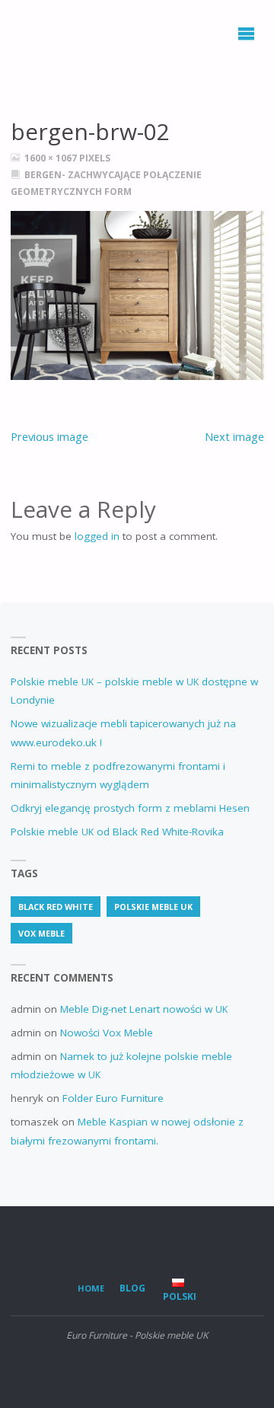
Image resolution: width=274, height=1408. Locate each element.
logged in (97, 536)
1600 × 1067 (51, 158)
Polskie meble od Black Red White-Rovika (117, 831)
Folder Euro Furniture (113, 1098)
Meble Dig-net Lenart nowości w (144, 1009)
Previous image (49, 436)
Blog (132, 1288)
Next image (234, 436)
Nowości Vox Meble (106, 1032)
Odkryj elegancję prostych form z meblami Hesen (130, 808)
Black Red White (55, 906)
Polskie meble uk (153, 906)
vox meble (41, 933)
